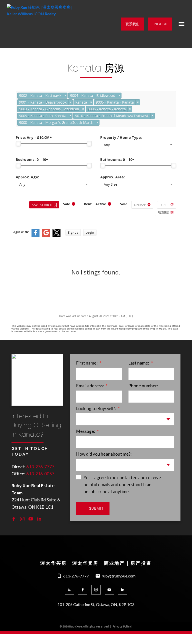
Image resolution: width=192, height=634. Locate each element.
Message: (86, 431)
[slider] (18, 143)
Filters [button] (163, 212)
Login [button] (90, 232)
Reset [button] (164, 204)
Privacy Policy (122, 626)
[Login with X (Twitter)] (56, 235)
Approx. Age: (27, 177)
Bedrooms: (32, 159)
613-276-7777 (40, 466)
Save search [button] (42, 204)
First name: (87, 363)
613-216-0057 (40, 473)
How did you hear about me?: (104, 454)
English (160, 24)
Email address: (90, 385)
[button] (132, 24)
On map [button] (140, 204)
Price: (34, 137)
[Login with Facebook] (36, 235)
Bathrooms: (117, 159)
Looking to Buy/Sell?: (96, 408)
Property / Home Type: (121, 137)
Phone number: (143, 385)
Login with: (20, 232)
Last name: (139, 363)
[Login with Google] (46, 235)
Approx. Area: (112, 177)
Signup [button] (73, 232)
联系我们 (133, 24)
